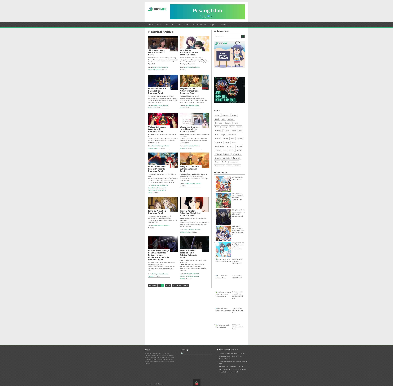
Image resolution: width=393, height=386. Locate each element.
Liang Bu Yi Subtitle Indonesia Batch (157, 212)
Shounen (150, 190)
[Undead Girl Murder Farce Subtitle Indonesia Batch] (163, 120)
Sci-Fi (154, 108)
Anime (150, 25)
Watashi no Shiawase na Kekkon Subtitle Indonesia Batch (190, 129)
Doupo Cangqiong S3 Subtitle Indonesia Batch (237, 261)
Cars (223, 119)
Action (154, 67)
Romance (182, 148)
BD (167, 25)
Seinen (182, 108)
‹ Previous (152, 285)
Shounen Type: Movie (222, 158)
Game (232, 127)
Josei (240, 131)
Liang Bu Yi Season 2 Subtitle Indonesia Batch (189, 168)
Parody (227, 142)
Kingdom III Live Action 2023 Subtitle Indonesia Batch (189, 90)
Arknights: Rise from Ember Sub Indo (230, 356)
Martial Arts (157, 69)
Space (156, 190)
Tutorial (223, 25)
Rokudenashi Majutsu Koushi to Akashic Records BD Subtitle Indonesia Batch (238, 230)
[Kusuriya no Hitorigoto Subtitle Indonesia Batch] (194, 43)
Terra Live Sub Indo (225, 359)
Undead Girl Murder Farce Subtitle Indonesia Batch (157, 129)
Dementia (218, 123)
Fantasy (165, 67)
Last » (185, 285)
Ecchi (217, 127)
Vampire (156, 148)
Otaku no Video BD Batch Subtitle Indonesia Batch (157, 90)
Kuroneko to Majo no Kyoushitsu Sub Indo (232, 353)
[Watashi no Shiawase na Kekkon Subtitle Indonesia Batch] (194, 120)
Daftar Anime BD (199, 25)
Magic (223, 135)
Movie (159, 25)
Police (234, 142)
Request (213, 25)
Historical (151, 69)
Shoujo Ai (218, 154)
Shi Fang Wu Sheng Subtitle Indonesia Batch (156, 52)
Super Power (219, 166)
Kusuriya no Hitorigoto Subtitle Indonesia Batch (189, 52)
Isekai (234, 131)
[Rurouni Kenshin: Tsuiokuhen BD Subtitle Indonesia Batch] (194, 244)
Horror (226, 131)
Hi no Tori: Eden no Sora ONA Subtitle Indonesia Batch (157, 168)
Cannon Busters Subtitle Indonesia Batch (237, 310)
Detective (155, 146)
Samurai (182, 232)
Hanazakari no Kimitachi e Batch (228, 372)
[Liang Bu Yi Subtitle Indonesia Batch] (163, 204)
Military (197, 105)
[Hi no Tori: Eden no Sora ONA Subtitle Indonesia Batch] (163, 160)
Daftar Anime (183, 25)
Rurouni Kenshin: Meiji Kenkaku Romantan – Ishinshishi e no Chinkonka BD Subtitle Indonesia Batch (158, 255)
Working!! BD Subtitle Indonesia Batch (237, 327)
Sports (224, 162)
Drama (186, 67)
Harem (239, 127)
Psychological (152, 188)
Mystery (197, 67)
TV (173, 25)
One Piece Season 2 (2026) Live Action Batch (232, 369)
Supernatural (162, 190)
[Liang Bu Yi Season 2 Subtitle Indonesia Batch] (194, 160)
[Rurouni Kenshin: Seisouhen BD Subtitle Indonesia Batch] (194, 204)
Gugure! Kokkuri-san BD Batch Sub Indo (231, 366)
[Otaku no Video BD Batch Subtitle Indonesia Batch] (163, 82)
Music (232, 138)
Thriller (150, 192)
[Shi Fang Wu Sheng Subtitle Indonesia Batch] (163, 43)
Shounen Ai (237, 154)
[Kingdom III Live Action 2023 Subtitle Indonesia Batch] (194, 82)
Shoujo (239, 150)
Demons (228, 123)
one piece (218, 142)
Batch (217, 119)
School (217, 150)
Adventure (160, 67)
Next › (179, 285)
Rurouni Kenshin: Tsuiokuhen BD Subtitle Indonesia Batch (188, 253)
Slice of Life (236, 158)
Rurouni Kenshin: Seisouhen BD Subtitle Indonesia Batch (190, 213)
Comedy (154, 105)
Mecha (150, 108)
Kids (216, 135)
